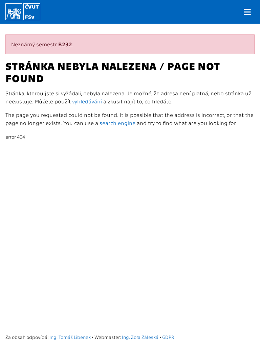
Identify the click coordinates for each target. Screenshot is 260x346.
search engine (117, 123)
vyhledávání (87, 101)
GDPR (168, 337)
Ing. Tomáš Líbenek (70, 337)
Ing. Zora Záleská (140, 337)
